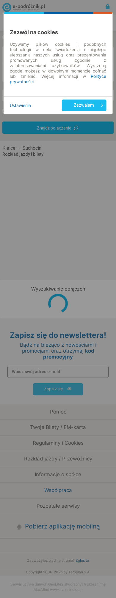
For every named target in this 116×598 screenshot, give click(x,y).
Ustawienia (20, 105)
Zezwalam (84, 105)
